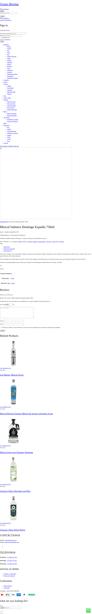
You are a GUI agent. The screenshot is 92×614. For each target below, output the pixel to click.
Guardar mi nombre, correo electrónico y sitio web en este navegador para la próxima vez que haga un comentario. (31, 327)
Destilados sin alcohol (12, 119)
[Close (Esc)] (0, 611)
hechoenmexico (42, 241)
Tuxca (8, 68)
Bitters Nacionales (11, 113)
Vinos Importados (11, 131)
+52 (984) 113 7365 (12, 560)
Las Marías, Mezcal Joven (12, 375)
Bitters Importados (12, 115)
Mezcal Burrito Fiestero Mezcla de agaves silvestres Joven (26, 413)
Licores (9, 139)
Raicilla (9, 64)
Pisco (8, 141)
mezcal (54, 241)
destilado (35, 241)
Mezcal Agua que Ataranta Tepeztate (16, 452)
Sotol (8, 52)
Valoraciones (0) (8, 250)
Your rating (3, 304)
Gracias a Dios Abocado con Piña (15, 491)
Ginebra (9, 60)
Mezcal (9, 46)
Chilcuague (10, 70)
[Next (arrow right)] (2, 613)
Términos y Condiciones (10, 574)
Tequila (9, 48)
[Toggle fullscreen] (2, 611)
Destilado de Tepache (12, 78)
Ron (8, 54)
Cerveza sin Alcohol (12, 121)
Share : (2, 243)
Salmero (62, 241)
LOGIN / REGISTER (5, 20)
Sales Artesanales (11, 105)
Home (1, 221)
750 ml (12, 278)
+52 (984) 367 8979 (12, 564)
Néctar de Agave (11, 101)
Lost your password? (5, 39)
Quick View (8, 368)
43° (11, 273)
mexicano (49, 241)
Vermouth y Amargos (12, 133)
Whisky (9, 129)
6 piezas (13, 283)
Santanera (9, 90)
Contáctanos (7, 587)
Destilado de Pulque (12, 74)
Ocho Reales (10, 88)
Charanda (9, 62)
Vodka (8, 58)
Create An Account (5, 30)
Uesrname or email (5, 33)
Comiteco (9, 72)
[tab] (48, 247)
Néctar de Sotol (11, 103)
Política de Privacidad (9, 576)
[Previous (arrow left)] (0, 613)
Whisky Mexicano (11, 56)
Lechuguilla (10, 76)
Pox (8, 50)
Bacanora (9, 66)
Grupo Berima (9, 4)
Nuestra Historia (8, 586)
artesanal (30, 241)
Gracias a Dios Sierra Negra (12, 530)
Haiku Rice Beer (11, 92)
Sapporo (9, 94)
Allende (9, 86)
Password (2, 35)
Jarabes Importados (12, 109)
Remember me (6, 37)
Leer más (2, 368)
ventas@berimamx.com (11, 540)
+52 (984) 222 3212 (12, 557)
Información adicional (9, 249)
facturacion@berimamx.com (12, 542)
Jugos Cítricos (10, 107)
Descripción (7, 247)
